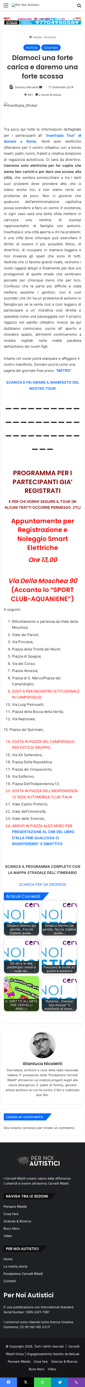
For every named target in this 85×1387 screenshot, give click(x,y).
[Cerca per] (79, 7)
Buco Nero (12, 1228)
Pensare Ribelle (15, 1206)
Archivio (50, 37)
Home (37, 37)
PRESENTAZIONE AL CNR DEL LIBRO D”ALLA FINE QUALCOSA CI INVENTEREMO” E (43, 838)
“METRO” (64, 370)
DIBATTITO (53, 844)
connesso (29, 1128)
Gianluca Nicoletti (26, 87)
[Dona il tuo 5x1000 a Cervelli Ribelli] (42, 21)
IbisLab (74, 1354)
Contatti (10, 1281)
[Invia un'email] (40, 87)
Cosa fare (51, 47)
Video (8, 1236)
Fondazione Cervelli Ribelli (23, 1274)
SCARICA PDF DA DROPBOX (42, 884)
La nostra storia (15, 1266)
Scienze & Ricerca (17, 1221)
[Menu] (6, 7)
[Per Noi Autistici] (25, 5)
